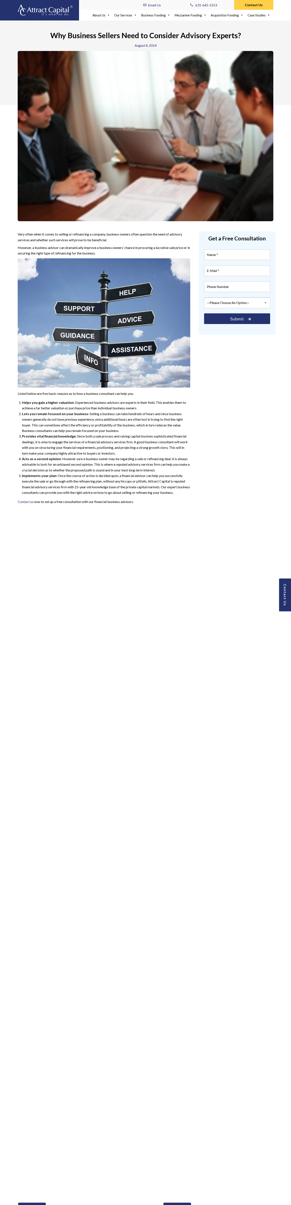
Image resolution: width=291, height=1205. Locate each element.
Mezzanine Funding (188, 15)
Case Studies (257, 15)
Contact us (25, 502)
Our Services (123, 15)
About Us (98, 15)
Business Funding (153, 15)
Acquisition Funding (225, 15)
